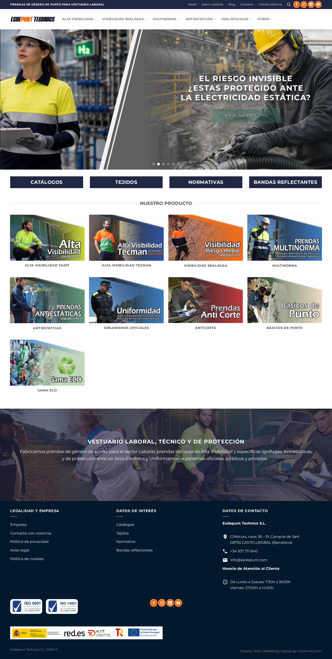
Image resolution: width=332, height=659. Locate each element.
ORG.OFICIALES (235, 19)
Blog (231, 4)
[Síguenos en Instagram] (304, 4)
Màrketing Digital (277, 651)
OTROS (263, 19)
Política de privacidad (29, 541)
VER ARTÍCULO (245, 115)
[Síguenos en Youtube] (318, 4)
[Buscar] (288, 4)
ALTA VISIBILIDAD (78, 19)
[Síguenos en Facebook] (296, 4)
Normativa (125, 541)
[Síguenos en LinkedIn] (311, 4)
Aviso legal (19, 550)
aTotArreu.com (310, 651)
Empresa (18, 524)
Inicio (192, 4)
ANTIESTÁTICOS (199, 19)
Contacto (247, 4)
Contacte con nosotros (30, 533)
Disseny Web (250, 651)
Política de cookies (27, 559)
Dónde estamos (270, 4)
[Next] (320, 100)
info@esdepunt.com (248, 560)
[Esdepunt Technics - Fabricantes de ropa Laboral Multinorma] (32, 19)
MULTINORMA (164, 19)
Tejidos (122, 533)
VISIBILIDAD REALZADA (123, 19)
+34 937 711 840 (244, 551)
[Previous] (12, 100)
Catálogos (125, 524)
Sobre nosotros (212, 4)
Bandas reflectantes (134, 550)
